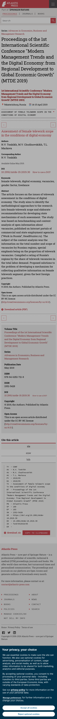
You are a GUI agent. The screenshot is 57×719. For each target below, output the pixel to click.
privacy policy (18, 689)
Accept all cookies (28, 708)
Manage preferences (12, 698)
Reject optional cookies (29, 714)
